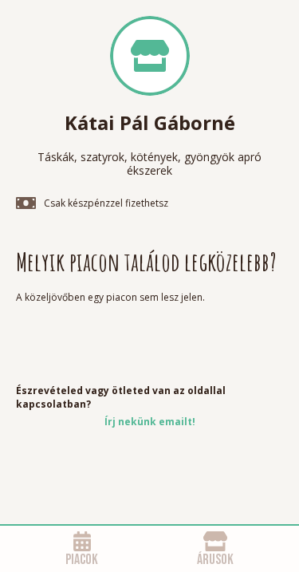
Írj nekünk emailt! (149, 421)
